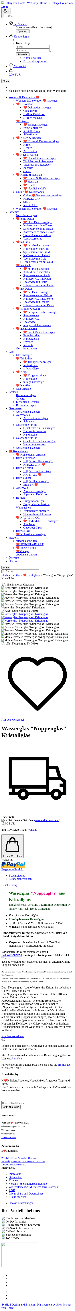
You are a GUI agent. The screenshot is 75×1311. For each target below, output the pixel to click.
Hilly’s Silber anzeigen (36, 481)
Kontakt (13, 1180)
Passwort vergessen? (35, 61)
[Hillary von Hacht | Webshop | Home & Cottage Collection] (37, 6)
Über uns (14, 557)
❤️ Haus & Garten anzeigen (39, 158)
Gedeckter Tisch (32, 527)
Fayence (28, 341)
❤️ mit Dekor (24, 288)
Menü (6, 81)
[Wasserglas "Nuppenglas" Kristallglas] (24, 614)
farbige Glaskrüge (33, 381)
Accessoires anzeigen (35, 418)
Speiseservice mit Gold (36, 252)
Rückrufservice (17, 1196)
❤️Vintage (22, 551)
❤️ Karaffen (23, 385)
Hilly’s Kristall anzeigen (37, 471)
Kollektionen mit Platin (36, 272)
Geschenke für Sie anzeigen (39, 428)
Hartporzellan (31, 338)
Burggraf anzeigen (34, 501)
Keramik (28, 345)
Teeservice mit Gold (34, 258)
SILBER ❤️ (30, 484)
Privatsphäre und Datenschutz (26, 1193)
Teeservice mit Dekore (36, 301)
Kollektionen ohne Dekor (38, 225)
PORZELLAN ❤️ (34, 464)
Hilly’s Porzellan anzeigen (38, 461)
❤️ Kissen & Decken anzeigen (41, 141)
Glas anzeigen (24, 355)
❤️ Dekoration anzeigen (37, 107)
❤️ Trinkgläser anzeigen (37, 361)
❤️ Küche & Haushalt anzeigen (41, 178)
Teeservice (29, 321)
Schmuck (28, 421)
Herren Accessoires (34, 444)
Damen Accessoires (34, 431)
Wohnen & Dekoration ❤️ (24, 97)
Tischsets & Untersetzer (36, 164)
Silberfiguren (30, 134)
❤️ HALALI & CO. (28, 517)
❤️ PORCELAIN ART (30, 544)
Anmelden (17, 1058)
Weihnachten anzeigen (36, 510)
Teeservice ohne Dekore (37, 235)
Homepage (64, 1064)
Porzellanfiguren (32, 127)
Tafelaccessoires (32, 238)
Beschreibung (17, 875)
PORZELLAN (32, 198)
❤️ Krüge (22, 371)
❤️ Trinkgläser (24, 358)
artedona (14, 537)
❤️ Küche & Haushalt (29, 174)
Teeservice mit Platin (35, 281)
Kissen (27, 144)
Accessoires (30, 151)
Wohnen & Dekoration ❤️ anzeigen (37, 100)
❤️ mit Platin (23, 265)
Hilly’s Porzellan (25, 457)
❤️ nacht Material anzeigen (39, 332)
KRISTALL (30, 205)
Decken (27, 147)
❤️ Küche (29, 185)
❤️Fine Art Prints (26, 547)
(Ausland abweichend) (47, 820)
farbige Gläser (31, 368)
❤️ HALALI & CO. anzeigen (40, 521)
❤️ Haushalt (30, 181)
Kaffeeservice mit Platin (37, 278)
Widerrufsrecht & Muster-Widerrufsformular (34, 1187)
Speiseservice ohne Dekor (38, 228)
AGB (12, 1190)
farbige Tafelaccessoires (37, 325)
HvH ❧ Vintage (32, 117)
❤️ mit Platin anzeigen (36, 268)
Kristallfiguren (31, 131)
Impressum (15, 1173)
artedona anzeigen (26, 540)
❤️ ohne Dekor (25, 218)
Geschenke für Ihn (26, 437)
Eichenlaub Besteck (27, 401)
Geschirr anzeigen (26, 215)
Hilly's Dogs (23, 530)
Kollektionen (30, 365)
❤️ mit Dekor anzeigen (36, 292)
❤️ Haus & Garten (27, 154)
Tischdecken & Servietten (38, 161)
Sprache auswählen (27, 27)
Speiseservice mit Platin (36, 275)
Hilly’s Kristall (24, 467)
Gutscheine (15, 1177)
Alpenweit (22, 487)
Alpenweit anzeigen (34, 491)
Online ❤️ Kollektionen (30, 191)
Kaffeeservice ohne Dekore (39, 232)
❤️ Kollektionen (18, 451)
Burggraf (21, 497)
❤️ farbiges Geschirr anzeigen (40, 312)
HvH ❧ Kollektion (34, 114)
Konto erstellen (32, 57)
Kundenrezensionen (20, 878)
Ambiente (29, 524)
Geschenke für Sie (26, 424)
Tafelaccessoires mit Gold (38, 261)
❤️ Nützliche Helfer (35, 188)
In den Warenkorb (12, 856)
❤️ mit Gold (23, 242)
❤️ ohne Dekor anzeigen (37, 222)
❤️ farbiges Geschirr (28, 308)
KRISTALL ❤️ (32, 474)
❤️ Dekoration (24, 104)
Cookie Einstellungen (21, 1203)
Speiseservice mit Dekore (37, 295)
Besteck (13, 392)
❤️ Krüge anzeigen (34, 375)
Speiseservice (31, 315)
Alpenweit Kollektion (35, 494)
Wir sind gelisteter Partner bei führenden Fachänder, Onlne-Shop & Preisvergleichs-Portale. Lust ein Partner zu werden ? (23, 1161)
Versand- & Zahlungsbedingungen (28, 1183)
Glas (11, 351)
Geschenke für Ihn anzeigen (39, 441)
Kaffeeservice (31, 318)
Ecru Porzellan (31, 335)
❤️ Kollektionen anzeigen (31, 454)
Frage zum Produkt (12, 869)
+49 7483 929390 (11, 955)
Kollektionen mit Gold (36, 248)
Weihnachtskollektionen (37, 514)
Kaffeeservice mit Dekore (38, 298)
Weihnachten (23, 507)
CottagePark (30, 110)
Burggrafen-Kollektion (36, 504)
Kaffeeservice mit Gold (36, 255)
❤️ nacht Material (26, 328)
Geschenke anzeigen (28, 411)
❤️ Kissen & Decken (28, 137)
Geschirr (14, 211)
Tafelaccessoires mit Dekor (38, 305)
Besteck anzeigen (26, 395)
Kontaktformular (8, 1137)
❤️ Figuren (22, 121)
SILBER (28, 201)
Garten (27, 171)
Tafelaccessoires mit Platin (38, 285)
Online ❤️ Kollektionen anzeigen (42, 195)
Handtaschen (30, 434)
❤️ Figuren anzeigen (35, 124)
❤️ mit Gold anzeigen (36, 245)
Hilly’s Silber (23, 477)
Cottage (20, 398)
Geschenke (15, 408)
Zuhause (28, 167)
